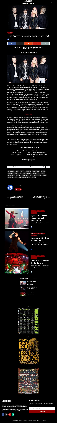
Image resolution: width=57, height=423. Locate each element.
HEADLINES (10, 32)
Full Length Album (36, 171)
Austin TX (22, 171)
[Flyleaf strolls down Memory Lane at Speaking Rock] (17, 218)
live (20, 173)
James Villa (11, 39)
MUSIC (38, 211)
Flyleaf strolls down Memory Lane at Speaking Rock (39, 217)
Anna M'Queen (11, 171)
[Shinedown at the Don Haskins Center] (17, 241)
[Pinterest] (9, 414)
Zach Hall (34, 177)
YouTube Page (28, 114)
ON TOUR (42, 211)
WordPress (44, 420)
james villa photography (13, 173)
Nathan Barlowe (11, 175)
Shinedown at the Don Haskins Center (40, 239)
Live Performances (27, 173)
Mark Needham (36, 173)
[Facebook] (3, 414)
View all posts (18, 189)
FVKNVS (43, 171)
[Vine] (13, 414)
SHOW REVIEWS (33, 212)
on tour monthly (25, 175)
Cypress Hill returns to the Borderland (40, 261)
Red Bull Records (37, 175)
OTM (31, 175)
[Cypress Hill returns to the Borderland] (17, 263)
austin (17, 171)
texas (16, 177)
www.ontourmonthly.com (24, 177)
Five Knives (28, 171)
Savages (44, 175)
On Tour (18, 175)
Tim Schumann (36, 226)
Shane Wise (10, 177)
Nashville (43, 173)
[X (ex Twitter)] (6, 414)
